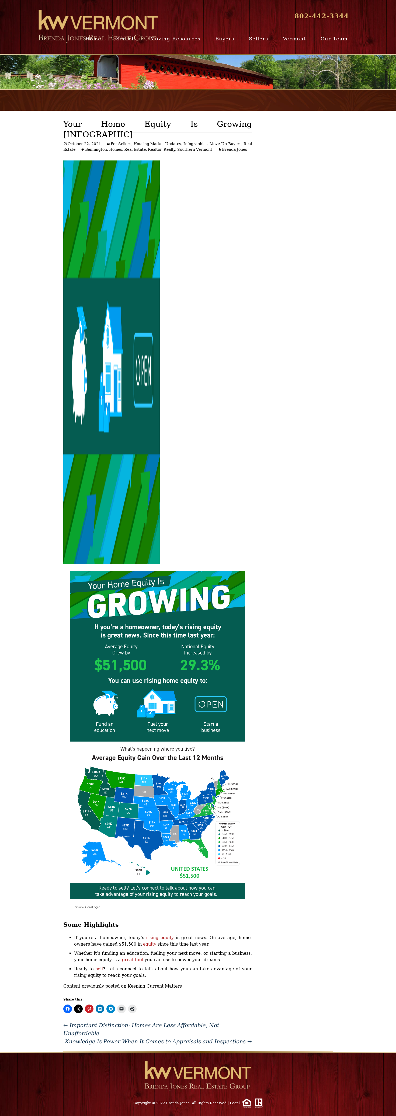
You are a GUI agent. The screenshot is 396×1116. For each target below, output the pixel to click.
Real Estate (135, 149)
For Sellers (121, 144)
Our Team (334, 38)
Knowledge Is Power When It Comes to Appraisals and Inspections (158, 1041)
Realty (169, 149)
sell (99, 968)
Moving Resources (175, 38)
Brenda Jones (234, 149)
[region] (198, 72)
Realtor (154, 149)
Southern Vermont (194, 149)
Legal (235, 1103)
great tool (132, 959)
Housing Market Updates (157, 144)
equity (149, 944)
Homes (115, 149)
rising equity (160, 937)
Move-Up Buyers (225, 144)
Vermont (294, 38)
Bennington (96, 149)
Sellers (258, 38)
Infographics (195, 144)
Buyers (224, 38)
